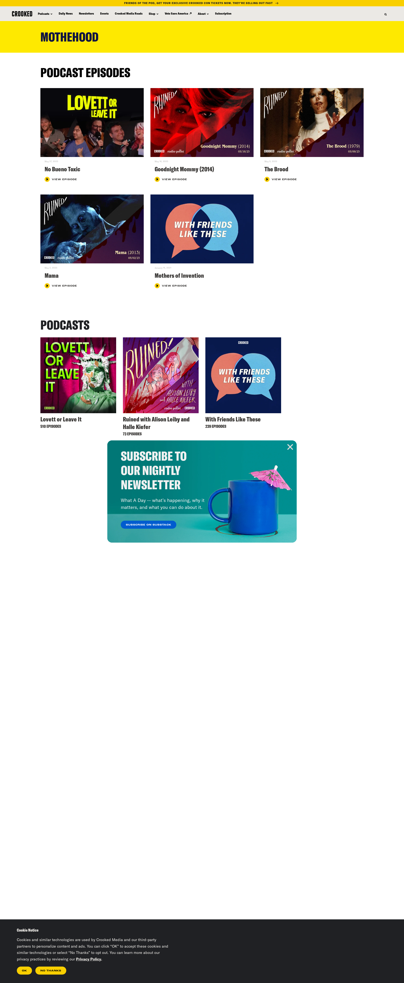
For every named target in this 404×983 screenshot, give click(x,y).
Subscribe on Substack (148, 525)
